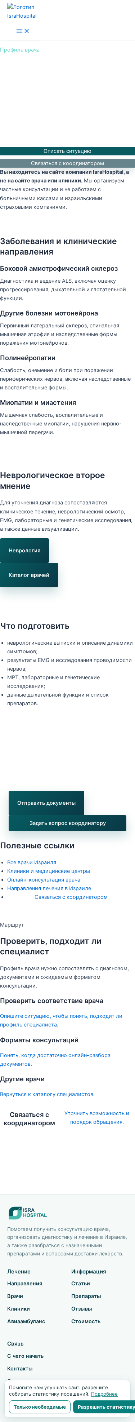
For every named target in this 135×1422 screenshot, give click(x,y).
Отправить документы (46, 803)
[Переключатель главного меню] (23, 31)
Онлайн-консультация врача (43, 879)
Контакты (20, 1368)
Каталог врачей (29, 575)
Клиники (18, 1309)
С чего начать (25, 1356)
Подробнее (104, 1394)
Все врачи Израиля (31, 862)
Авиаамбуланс (26, 1321)
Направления (24, 1283)
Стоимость (85, 1321)
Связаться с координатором (67, 163)
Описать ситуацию (67, 151)
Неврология (24, 550)
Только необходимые (40, 1407)
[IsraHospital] (67, 1213)
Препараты (86, 1296)
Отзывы (81, 1309)
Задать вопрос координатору (68, 823)
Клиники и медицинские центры (48, 871)
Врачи (15, 1296)
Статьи (80, 1283)
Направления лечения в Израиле (49, 888)
